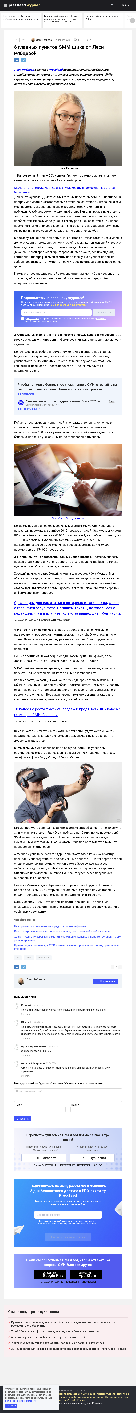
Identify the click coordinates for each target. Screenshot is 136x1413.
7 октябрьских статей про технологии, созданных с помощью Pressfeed (57, 1343)
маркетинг (43, 957)
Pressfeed (55, 69)
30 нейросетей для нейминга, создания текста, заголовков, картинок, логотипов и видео (68, 1348)
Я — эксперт (46, 1158)
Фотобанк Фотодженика (68, 518)
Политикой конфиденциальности (21, 1401)
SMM (24, 40)
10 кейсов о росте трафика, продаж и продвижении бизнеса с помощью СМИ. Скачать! (67, 712)
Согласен (11, 1406)
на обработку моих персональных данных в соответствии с (65, 319)
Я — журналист (95, 1158)
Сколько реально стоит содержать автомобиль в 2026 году (64, 401)
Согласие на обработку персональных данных (79, 1397)
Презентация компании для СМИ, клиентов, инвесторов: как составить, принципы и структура (66, 947)
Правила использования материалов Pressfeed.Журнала (86, 1394)
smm (28, 957)
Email (75, 1105)
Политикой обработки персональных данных (74, 1224)
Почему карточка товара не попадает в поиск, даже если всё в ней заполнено (62, 931)
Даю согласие (32, 318)
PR (17, 40)
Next (132, 20)
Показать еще (27, 408)
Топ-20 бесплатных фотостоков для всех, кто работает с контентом (55, 1331)
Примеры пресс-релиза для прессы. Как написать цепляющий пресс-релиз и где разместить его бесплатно (63, 1324)
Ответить (25, 1014)
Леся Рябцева (24, 69)
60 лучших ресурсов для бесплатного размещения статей (48, 1337)
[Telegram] (23, 60)
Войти (125, 5)
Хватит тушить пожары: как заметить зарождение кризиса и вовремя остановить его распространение (67, 938)
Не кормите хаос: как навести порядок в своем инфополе (50, 926)
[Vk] (16, 60)
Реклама (81, 1400)
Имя (18, 1105)
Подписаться (107, 981)
